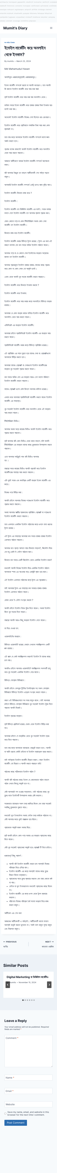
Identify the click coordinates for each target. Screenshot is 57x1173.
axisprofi (28, 9)
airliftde (34, 9)
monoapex (26, 6)
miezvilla (3, 13)
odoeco (3, 21)
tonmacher (38, 2)
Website (10, 1104)
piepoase (32, 21)
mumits (10, 61)
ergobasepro (19, 9)
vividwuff (28, 17)
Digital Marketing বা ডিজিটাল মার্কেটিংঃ (27, 977)
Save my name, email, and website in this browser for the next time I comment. (28, 1113)
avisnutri (9, 21)
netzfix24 (45, 2)
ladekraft (3, 6)
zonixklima (24, 21)
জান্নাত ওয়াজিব (48, 944)
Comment (12, 1038)
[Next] (49, 984)
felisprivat (48, 13)
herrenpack (13, 2)
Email (10, 1091)
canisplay (51, 17)
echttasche (4, 2)
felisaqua (40, 13)
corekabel (53, 2)
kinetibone (36, 17)
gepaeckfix (21, 2)
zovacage (16, 21)
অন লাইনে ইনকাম (9, 42)
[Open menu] (51, 28)
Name (10, 1077)
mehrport (10, 9)
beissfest (44, 17)
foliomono (11, 6)
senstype (3, 9)
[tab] (23, 1000)
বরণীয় (10, 944)
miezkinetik (18, 13)
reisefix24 (29, 2)
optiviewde (44, 6)
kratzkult (10, 13)
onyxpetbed (20, 17)
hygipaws (11, 17)
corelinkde (52, 6)
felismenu (33, 13)
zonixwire (18, 6)
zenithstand (35, 6)
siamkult (49, 9)
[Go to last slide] (8, 984)
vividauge (41, 9)
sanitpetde (4, 17)
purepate (26, 13)
